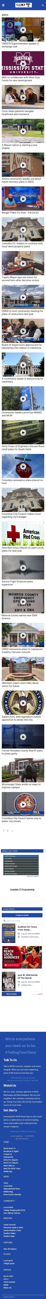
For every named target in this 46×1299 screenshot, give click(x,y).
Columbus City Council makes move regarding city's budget (21, 515)
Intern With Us (9, 1165)
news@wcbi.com (29, 1078)
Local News (8, 1186)
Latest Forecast (10, 1224)
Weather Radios (10, 1233)
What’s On (7, 1288)
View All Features (10, 1249)
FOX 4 (6, 1279)
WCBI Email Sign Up (28, 1131)
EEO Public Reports (22, 1139)
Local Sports (8, 1260)
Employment (8, 1157)
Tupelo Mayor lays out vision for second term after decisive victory (20, 279)
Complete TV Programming (22, 889)
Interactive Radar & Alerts (13, 1227)
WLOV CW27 (8, 1276)
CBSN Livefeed (9, 1282)
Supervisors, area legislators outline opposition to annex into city (21, 718)
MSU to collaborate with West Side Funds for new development (21, 79)
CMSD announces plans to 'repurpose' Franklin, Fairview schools (22, 651)
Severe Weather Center (12, 1230)
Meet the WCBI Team (12, 1168)
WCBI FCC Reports (11, 1160)
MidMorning (8, 1191)
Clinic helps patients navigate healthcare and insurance (18, 113)
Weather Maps (9, 1236)
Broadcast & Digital (11, 1151)
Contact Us (8, 1154)
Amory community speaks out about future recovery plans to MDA (21, 180)
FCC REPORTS (29, 1136)
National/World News (12, 1189)
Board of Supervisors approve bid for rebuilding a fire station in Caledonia (22, 346)
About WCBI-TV (9, 1148)
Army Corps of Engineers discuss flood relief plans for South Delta (23, 448)
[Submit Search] (43, 5)
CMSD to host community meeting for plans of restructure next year (22, 312)
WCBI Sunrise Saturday (12, 1194)
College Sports (9, 1263)
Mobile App (15, 1131)
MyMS (6, 1285)
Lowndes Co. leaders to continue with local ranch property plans (22, 245)
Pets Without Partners (12, 1213)
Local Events (8, 1207)
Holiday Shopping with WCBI (14, 1210)
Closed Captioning (16, 1136)
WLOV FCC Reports (11, 1163)
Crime (6, 1183)
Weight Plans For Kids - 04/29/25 (20, 212)
